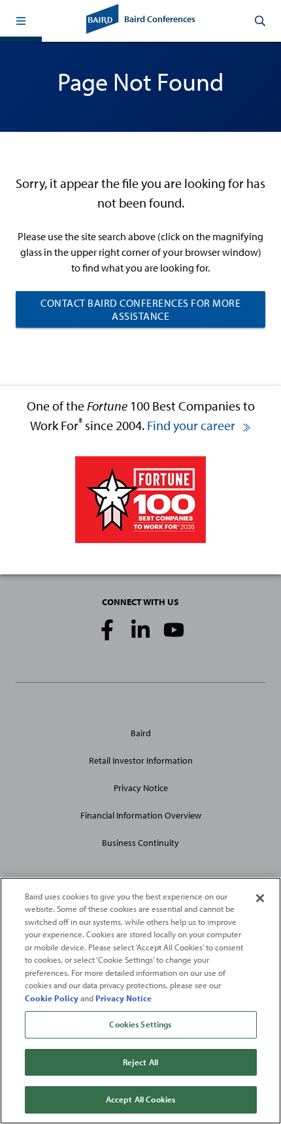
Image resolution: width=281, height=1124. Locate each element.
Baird (141, 733)
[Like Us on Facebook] (107, 630)
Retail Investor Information (141, 760)
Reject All (140, 1062)
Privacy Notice (141, 788)
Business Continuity (140, 843)
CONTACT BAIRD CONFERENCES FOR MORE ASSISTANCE (140, 309)
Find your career (192, 425)
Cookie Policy (51, 998)
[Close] (260, 898)
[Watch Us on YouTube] (174, 630)
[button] (21, 21)
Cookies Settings (140, 1024)
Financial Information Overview (140, 815)
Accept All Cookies (140, 1099)
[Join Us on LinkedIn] (140, 630)
